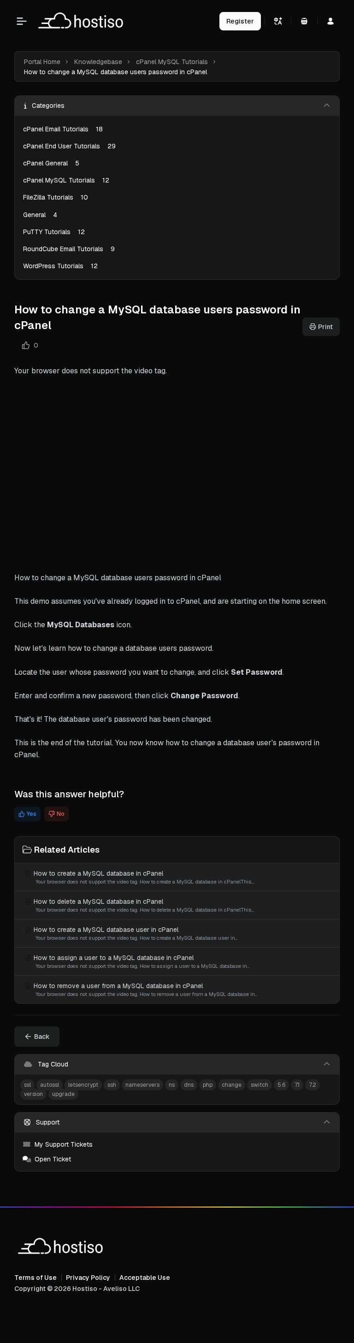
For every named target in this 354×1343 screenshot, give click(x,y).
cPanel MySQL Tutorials (172, 62)
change (232, 1085)
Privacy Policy (88, 1277)
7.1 (297, 1085)
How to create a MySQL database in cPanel (143, 877)
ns (172, 1085)
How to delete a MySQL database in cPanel (143, 905)
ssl (27, 1085)
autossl (49, 1085)
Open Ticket (53, 1159)
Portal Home (42, 62)
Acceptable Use (144, 1277)
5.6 (281, 1085)
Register (240, 21)
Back (42, 1036)
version (33, 1094)
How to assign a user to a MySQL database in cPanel (141, 961)
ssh (111, 1085)
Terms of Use (35, 1277)
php (207, 1085)
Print (325, 327)
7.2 (312, 1085)
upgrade (63, 1094)
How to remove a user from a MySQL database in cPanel (145, 989)
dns (189, 1085)
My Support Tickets (64, 1144)
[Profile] (330, 21)
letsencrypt (83, 1085)
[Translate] (278, 21)
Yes (31, 814)
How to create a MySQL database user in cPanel (135, 933)
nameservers (142, 1085)
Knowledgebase (98, 62)
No (61, 814)
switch (259, 1085)
